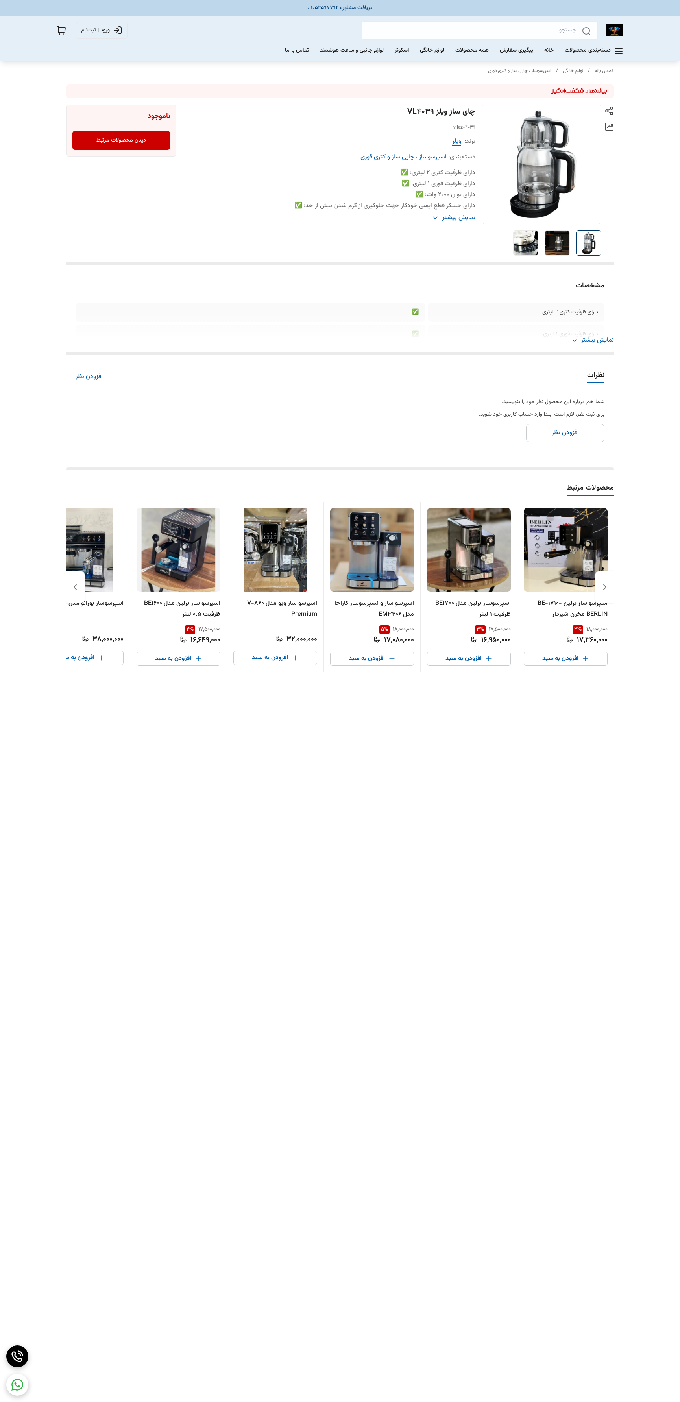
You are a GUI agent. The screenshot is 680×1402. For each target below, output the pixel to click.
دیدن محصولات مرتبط (121, 140)
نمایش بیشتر (597, 340)
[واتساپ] (17, 1385)
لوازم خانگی (573, 70)
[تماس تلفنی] (17, 1356)
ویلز (456, 141)
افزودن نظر (89, 376)
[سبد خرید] (61, 30)
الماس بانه (604, 70)
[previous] (604, 587)
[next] (75, 587)
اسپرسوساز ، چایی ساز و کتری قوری (519, 70)
